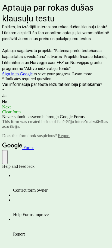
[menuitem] (61, 183)
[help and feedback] (5, 157)
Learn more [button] (82, 74)
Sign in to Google (17, 74)
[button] (56, 107)
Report (64, 135)
